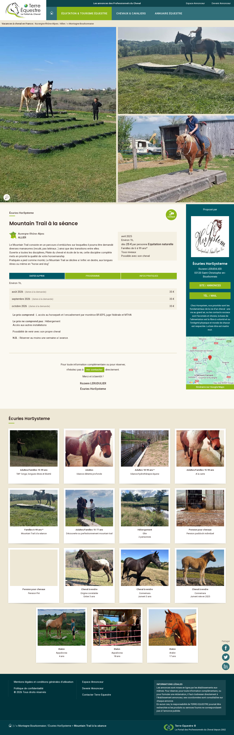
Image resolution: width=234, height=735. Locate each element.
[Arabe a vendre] (172, 635)
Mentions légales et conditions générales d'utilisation (43, 681)
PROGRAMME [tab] (93, 275)
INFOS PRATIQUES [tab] (149, 275)
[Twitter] (226, 657)
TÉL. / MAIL (210, 295)
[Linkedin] (226, 666)
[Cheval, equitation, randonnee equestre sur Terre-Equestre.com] (23, 10)
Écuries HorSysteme (59, 725)
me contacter (94, 369)
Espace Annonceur (195, 3)
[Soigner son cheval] (89, 456)
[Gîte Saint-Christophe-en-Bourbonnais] (144, 515)
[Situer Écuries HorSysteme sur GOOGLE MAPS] (210, 360)
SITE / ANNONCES (210, 285)
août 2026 (17, 291)
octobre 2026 (19, 306)
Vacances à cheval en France (17, 23)
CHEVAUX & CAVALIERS (131, 13)
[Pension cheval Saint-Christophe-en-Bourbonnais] (200, 515)
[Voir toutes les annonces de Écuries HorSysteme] (210, 236)
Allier (62, 23)
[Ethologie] (33, 456)
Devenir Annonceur (221, 3)
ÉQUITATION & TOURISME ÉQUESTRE (84, 13)
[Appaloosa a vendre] (61, 635)
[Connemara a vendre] (144, 575)
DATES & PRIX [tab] (37, 275)
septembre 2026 (21, 298)
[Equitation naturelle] (33, 515)
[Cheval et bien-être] (144, 456)
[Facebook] (226, 648)
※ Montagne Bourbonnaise (80, 23)
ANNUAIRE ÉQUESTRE (168, 13)
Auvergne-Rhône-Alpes (46, 23)
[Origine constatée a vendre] (89, 575)
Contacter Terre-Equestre (96, 694)
